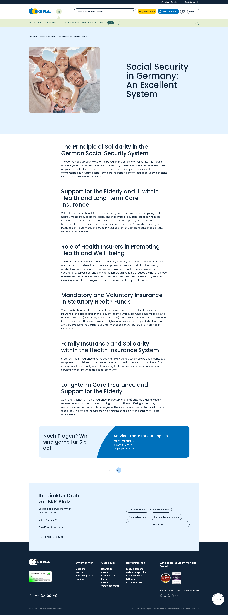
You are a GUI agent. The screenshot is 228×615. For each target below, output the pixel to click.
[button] (183, 11)
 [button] (118, 470)
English (42, 36)
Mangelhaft (161, 595)
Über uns (80, 568)
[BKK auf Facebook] (30, 595)
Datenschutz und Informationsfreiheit (169, 609)
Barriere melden (134, 575)
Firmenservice (108, 575)
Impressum (190, 609)
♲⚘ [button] (59, 11)
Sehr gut (176, 595)
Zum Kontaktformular (51, 527)
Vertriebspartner (110, 585)
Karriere (80, 579)
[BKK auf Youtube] (36, 595)
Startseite (33, 36)
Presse (79, 572)
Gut (168, 595)
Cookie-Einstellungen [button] (142, 609)
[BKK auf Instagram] (43, 595)
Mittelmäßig (165, 595)
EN (199, 609)
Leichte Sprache (171, 2)
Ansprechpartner (85, 575)
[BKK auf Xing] (55, 595)
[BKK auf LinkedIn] (49, 595)
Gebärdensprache (192, 2)
